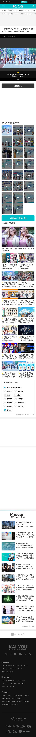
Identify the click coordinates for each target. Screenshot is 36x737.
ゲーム (24, 683)
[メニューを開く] (3, 6)
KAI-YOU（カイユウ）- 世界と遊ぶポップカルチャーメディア (18, 6)
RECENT (19, 514)
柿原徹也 (18, 395)
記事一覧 (4, 666)
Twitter (6, 654)
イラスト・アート (7, 683)
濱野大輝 (20, 406)
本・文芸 (4, 680)
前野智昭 (9, 399)
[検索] (33, 6)
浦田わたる (20, 402)
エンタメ (12, 686)
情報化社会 (11, 680)
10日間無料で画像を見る (18, 218)
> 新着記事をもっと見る (28, 626)
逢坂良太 (20, 391)
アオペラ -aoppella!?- (13, 387)
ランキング (18, 666)
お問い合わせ (18, 695)
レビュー (11, 668)
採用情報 (13, 704)
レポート (4, 668)
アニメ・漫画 (21, 680)
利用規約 (19, 698)
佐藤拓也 (9, 406)
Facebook (11, 654)
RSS (30, 654)
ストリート (5, 686)
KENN (8, 395)
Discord (20, 654)
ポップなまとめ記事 (8, 671)
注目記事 (11, 666)
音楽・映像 (10, 14)
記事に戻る (18, 86)
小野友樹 (20, 399)
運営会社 (4, 704)
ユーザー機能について (8, 698)
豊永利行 (9, 402)
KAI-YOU (4, 14)
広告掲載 (26, 695)
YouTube (15, 654)
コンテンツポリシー (23, 701)
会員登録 (24, 2)
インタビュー (19, 668)
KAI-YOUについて (7, 695)
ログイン (31, 2)
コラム (26, 666)
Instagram (25, 654)
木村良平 (9, 391)
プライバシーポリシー (8, 701)
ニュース (17, 14)
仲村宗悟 (9, 410)
